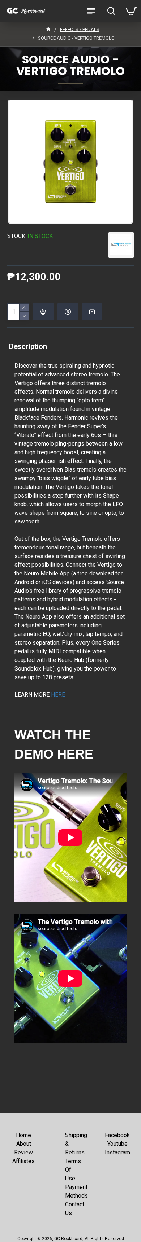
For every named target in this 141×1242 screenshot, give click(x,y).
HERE (58, 694)
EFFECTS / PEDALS (79, 29)
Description (28, 346)
